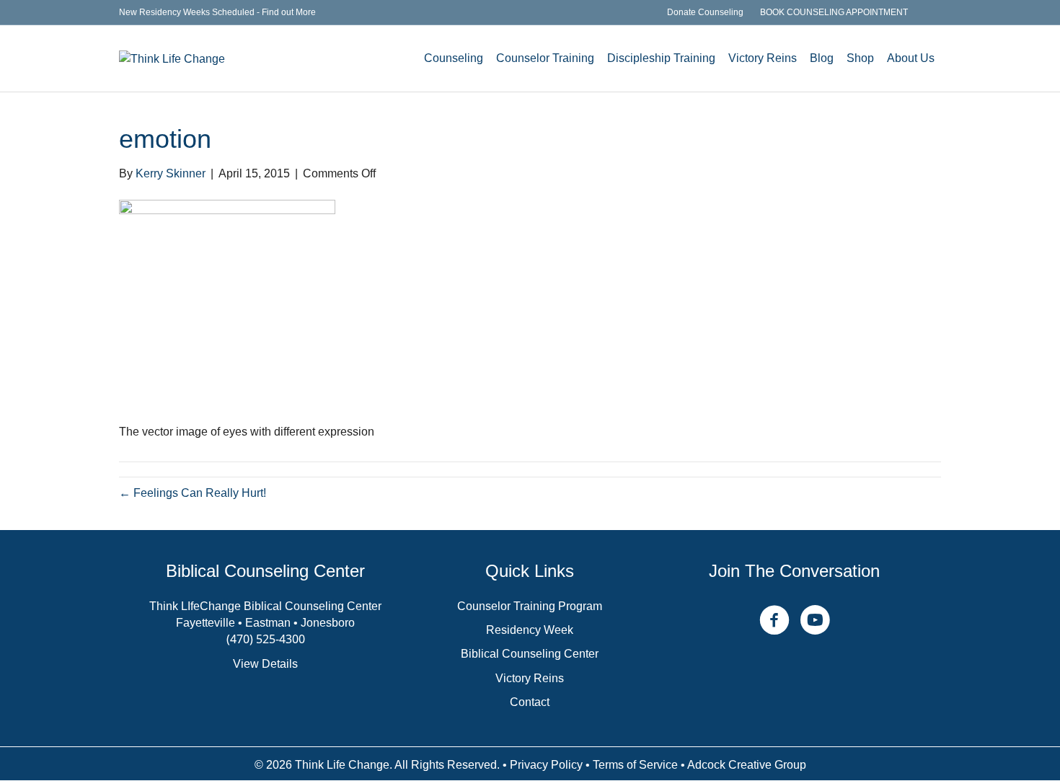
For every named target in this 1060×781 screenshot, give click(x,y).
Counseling (453, 58)
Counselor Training (545, 58)
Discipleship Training (661, 58)
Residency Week (529, 630)
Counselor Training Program (529, 606)
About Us (911, 58)
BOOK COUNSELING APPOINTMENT (834, 12)
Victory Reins (762, 58)
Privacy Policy (546, 765)
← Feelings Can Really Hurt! (192, 493)
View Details (265, 664)
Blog (822, 58)
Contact (529, 702)
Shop (860, 58)
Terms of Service (635, 765)
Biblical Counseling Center (530, 654)
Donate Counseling (705, 12)
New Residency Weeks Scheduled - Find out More (217, 12)
